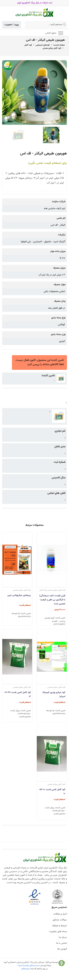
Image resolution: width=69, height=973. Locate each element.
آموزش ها (62, 949)
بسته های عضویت (58, 931)
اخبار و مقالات (60, 914)
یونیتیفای (25, 968)
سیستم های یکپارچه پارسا (29, 965)
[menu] (60, 32)
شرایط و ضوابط (59, 926)
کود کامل (28, 45)
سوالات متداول (60, 920)
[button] (62, 93)
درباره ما (63, 937)
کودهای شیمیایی (43, 45)
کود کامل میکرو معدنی (52, 48)
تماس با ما (61, 943)
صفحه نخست (59, 45)
